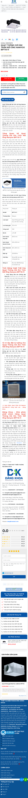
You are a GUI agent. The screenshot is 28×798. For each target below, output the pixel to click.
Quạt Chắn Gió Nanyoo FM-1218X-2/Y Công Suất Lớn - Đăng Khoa (14, 407)
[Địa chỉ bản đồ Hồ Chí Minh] (19, 764)
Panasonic (19, 443)
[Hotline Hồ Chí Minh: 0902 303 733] (2, 629)
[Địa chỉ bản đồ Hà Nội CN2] (20, 758)
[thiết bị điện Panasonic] (14, 1)
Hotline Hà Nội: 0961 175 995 (11, 621)
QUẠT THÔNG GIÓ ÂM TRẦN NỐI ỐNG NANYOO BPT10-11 (17, 641)
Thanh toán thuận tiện (10, 602)
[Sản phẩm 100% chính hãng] (2, 605)
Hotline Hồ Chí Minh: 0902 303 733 (13, 629)
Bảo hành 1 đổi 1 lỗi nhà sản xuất (13, 607)
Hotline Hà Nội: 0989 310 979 (11, 618)
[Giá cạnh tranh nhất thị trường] (2, 610)
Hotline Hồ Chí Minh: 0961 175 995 (12, 631)
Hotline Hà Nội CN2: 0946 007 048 (12, 626)
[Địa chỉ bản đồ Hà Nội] (14, 753)
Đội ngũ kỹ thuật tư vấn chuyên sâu (13, 599)
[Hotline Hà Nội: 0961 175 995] (2, 621)
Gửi (14, 576)
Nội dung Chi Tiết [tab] (8, 99)
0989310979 (9, 43)
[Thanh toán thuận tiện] (2, 602)
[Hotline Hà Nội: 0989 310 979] (2, 618)
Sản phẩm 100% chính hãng (11, 604)
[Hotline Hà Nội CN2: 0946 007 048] (2, 626)
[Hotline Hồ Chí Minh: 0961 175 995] (2, 631)
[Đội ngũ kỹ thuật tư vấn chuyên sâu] (2, 599)
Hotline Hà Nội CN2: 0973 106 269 (12, 624)
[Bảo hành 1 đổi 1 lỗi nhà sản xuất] (2, 607)
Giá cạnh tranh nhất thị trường (12, 609)
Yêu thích (22, 695)
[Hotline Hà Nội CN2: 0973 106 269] (2, 623)
